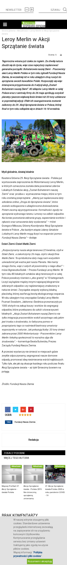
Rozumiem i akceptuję (40, 561)
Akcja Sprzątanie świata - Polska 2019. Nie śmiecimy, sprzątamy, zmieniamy (33, 492)
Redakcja (34, 439)
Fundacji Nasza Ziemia (25, 422)
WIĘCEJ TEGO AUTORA (16, 458)
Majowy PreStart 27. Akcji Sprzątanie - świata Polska (10, 489)
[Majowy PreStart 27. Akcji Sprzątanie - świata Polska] (12, 474)
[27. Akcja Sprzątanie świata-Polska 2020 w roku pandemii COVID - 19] (55, 474)
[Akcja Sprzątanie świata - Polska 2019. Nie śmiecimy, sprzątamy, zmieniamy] (34, 474)
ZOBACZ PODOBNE (14, 453)
